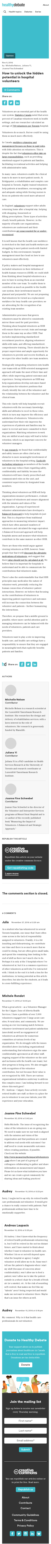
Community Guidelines (25, 1515)
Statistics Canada (23, 115)
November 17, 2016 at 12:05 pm (16, 1001)
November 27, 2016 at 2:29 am (25, 922)
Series (38, 12)
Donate (25, 1365)
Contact (26, 1508)
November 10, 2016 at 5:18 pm (29, 1311)
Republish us (25, 1489)
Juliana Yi (26, 66)
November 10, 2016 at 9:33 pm (18, 1230)
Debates (28, 12)
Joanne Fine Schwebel (12, 69)
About (46, 5)
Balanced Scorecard (12, 514)
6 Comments (12, 90)
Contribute (25, 1503)
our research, (11, 449)
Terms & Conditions (25, 1520)
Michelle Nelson (13, 66)
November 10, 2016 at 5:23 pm (29, 1192)
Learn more (12, 873)
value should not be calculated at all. (26, 560)
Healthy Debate (13, 5)
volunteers (19, 205)
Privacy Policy (25, 1525)
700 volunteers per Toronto (26, 126)
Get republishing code (20, 868)
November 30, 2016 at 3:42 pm (18, 1118)
